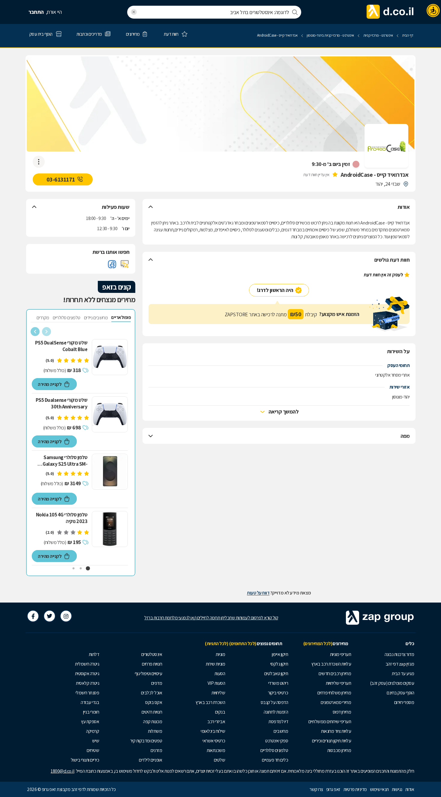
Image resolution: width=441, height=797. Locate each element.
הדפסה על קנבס (274, 702)
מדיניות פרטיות (355, 789)
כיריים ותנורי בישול (85, 760)
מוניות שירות (215, 664)
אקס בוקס (153, 702)
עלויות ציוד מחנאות (336, 731)
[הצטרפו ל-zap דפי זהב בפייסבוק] (33, 616)
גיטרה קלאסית (87, 683)
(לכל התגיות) (216, 643)
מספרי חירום (404, 702)
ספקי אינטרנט (276, 741)
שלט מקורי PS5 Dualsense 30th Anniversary (62, 403)
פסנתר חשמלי (87, 693)
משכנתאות (216, 750)
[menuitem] (384, 654)
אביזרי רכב (216, 721)
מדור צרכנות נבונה (399, 654)
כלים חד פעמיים (275, 760)
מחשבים (281, 731)
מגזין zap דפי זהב (400, 664)
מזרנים (156, 750)
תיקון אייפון (280, 654)
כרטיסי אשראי (213, 741)
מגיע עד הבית (403, 673)
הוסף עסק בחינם (400, 693)
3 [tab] (73, 569)
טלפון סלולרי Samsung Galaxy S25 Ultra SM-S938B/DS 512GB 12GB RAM (64, 460)
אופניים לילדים (150, 760)
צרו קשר (316, 789)
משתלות (155, 731)
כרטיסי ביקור (278, 693)
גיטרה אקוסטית (87, 673)
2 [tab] (81, 569)
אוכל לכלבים (151, 693)
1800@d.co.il (62, 771)
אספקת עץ (90, 721)
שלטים (219, 760)
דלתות (94, 654)
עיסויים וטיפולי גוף (148, 673)
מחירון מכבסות (339, 750)
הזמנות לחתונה (276, 712)
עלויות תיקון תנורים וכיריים (331, 741)
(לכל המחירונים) (317, 643)
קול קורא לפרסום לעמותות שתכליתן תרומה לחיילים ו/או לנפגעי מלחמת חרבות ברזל (211, 618)
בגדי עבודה (90, 702)
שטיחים (93, 750)
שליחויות (218, 693)
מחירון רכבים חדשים (335, 673)
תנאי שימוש (379, 789)
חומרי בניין (91, 712)
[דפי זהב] (390, 12)
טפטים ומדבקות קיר (146, 741)
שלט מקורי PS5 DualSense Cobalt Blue (61, 346)
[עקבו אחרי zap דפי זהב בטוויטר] (50, 616)
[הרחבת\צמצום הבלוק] (150, 207)
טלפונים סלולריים (274, 750)
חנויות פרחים (152, 664)
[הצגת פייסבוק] (111, 264)
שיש (95, 741)
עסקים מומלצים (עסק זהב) (392, 683)
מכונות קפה (152, 721)
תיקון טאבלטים (276, 673)
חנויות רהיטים (152, 712)
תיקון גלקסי (279, 664)
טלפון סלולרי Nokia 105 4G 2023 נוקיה (62, 518)
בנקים (220, 712)
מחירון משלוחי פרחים (334, 693)
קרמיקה (92, 731)
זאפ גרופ (333, 789)
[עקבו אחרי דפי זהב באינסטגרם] (66, 616)
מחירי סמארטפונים (336, 702)
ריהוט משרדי (278, 683)
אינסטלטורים (151, 654)
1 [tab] (88, 569)
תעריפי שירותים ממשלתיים (329, 721)
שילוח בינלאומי (213, 731)
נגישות (397, 789)
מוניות (220, 654)
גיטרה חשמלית (87, 664)
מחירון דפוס (342, 712)
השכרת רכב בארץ (210, 702)
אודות (409, 789)
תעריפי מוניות (340, 654)
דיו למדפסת (278, 721)
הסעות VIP (216, 683)
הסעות (219, 673)
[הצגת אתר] (124, 264)
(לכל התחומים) (242, 643)
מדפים (156, 683)
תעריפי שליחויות (338, 683)
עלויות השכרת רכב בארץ (331, 664)
